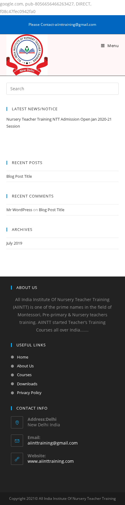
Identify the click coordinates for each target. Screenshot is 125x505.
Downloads (27, 383)
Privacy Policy (29, 392)
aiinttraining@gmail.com (53, 443)
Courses (24, 374)
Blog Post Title (19, 176)
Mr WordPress (19, 209)
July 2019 (14, 243)
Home (22, 357)
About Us (25, 366)
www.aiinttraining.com (51, 461)
